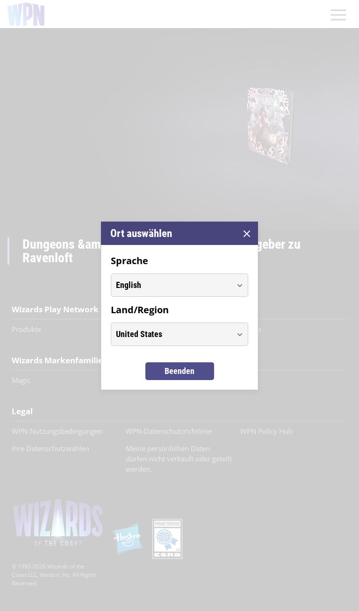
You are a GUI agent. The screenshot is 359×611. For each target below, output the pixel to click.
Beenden (179, 371)
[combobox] (170, 285)
